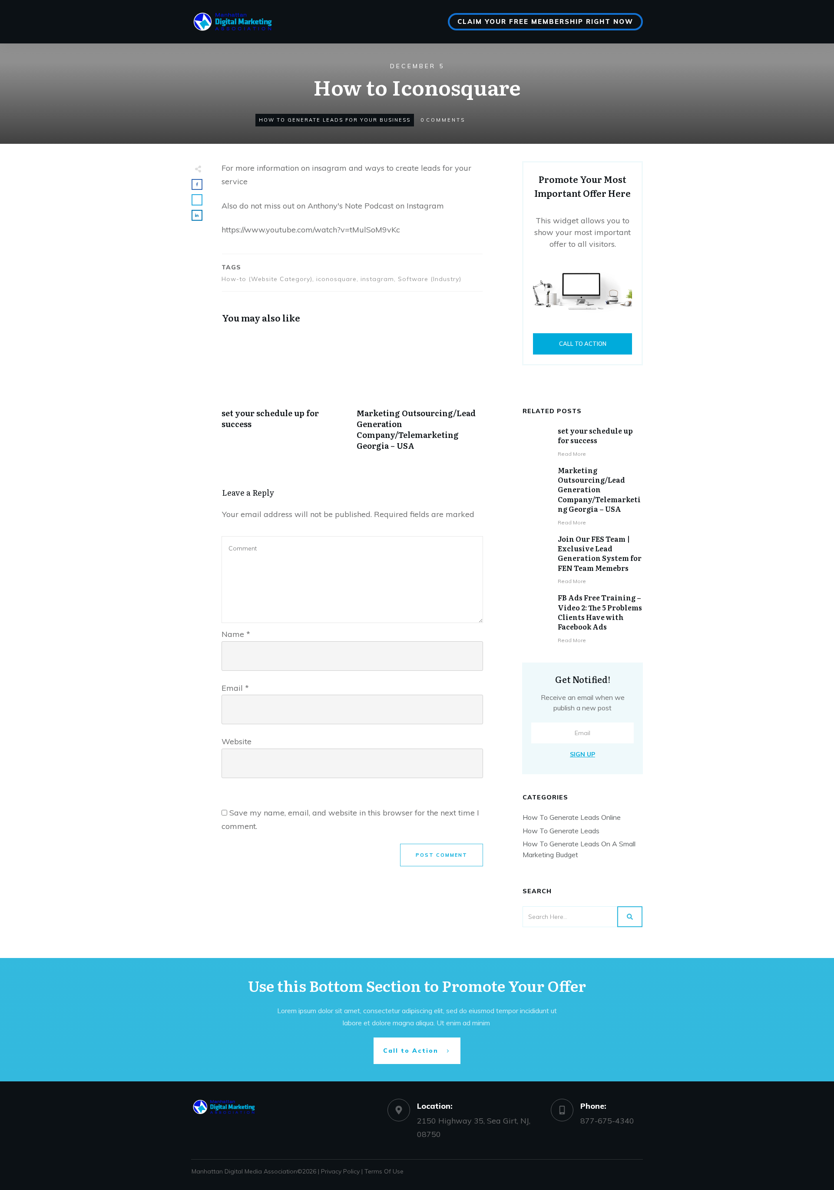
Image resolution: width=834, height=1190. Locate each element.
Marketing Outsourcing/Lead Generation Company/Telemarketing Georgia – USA (599, 489)
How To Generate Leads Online (572, 817)
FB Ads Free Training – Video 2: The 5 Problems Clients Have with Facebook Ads (600, 612)
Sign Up (582, 754)
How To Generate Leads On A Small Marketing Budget (579, 849)
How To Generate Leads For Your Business (334, 120)
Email (235, 688)
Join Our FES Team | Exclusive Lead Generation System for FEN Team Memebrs (600, 553)
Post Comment (441, 855)
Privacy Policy (340, 1171)
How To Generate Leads (561, 830)
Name (236, 634)
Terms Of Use (384, 1171)
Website (237, 741)
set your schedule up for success (595, 435)
